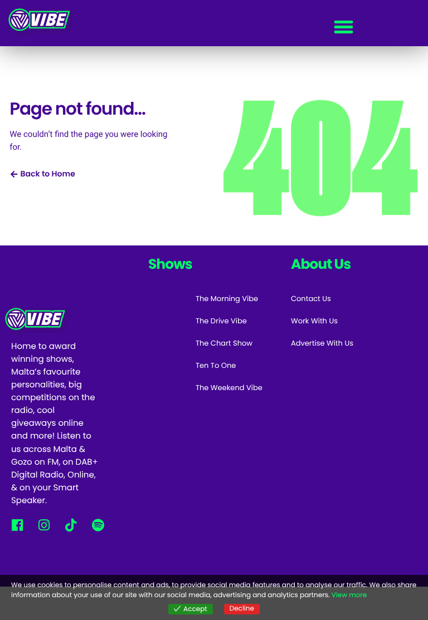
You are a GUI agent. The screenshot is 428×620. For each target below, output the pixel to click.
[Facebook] (17, 525)
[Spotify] (97, 525)
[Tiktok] (71, 525)
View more (349, 595)
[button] (343, 27)
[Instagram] (43, 525)
